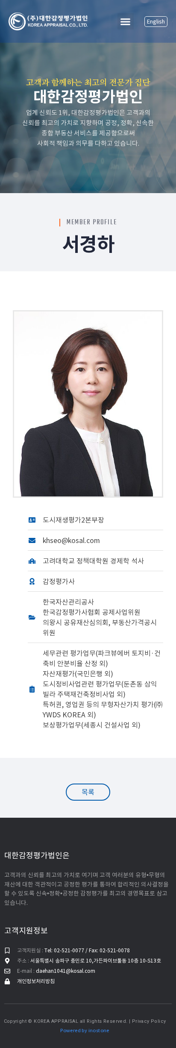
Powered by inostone (84, 1030)
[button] (125, 21)
